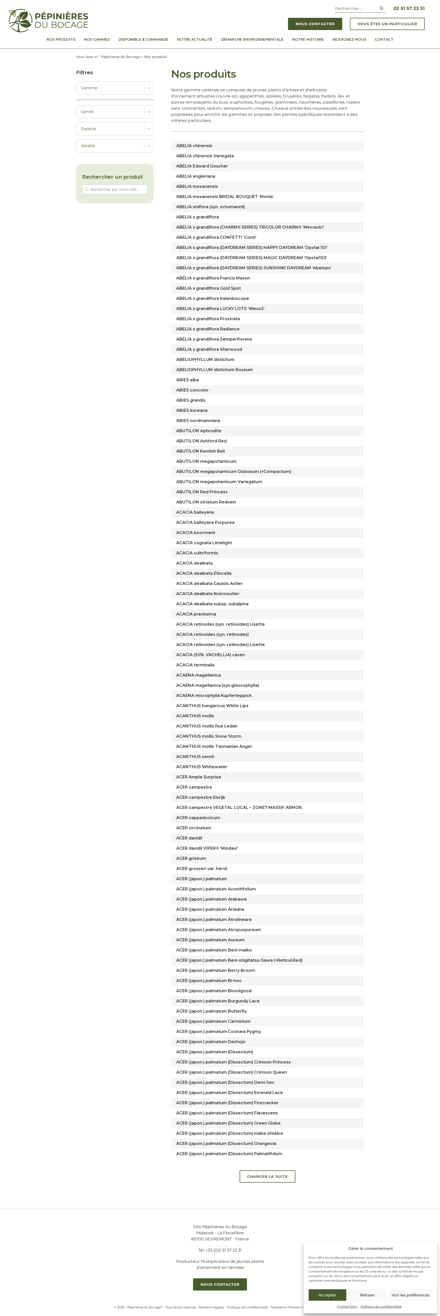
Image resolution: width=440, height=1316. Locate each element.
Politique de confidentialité (381, 1306)
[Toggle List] (149, 88)
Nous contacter (315, 24)
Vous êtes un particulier (387, 24)
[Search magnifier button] (381, 8)
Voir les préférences (411, 1295)
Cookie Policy (347, 1306)
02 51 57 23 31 (409, 8)
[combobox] (110, 88)
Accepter (327, 1295)
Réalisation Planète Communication (298, 1307)
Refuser (367, 1295)
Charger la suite (267, 1176)
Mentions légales (211, 1307)
